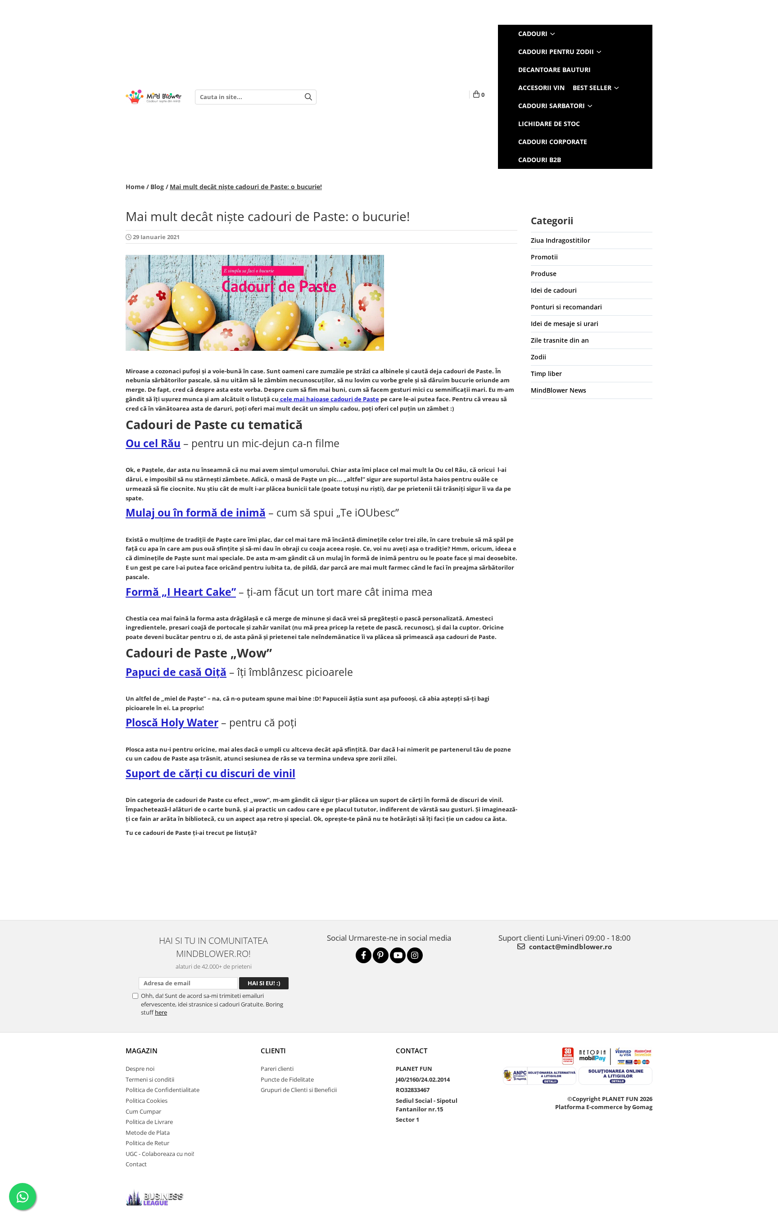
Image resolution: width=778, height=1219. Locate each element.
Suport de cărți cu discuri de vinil (210, 773)
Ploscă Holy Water (172, 722)
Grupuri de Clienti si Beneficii (299, 1090)
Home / (137, 186)
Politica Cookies (146, 1101)
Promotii (544, 257)
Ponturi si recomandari (566, 307)
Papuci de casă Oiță (176, 672)
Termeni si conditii (150, 1079)
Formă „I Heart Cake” (181, 592)
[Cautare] (308, 97)
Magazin (142, 1050)
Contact (136, 1164)
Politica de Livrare (149, 1122)
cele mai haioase (329, 399)
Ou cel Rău (153, 443)
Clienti (273, 1050)
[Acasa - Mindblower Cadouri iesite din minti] (153, 97)
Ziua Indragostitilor (560, 240)
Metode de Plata (148, 1132)
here (161, 1012)
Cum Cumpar (143, 1111)
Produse (543, 273)
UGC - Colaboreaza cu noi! (160, 1154)
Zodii (538, 357)
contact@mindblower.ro (569, 946)
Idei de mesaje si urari (564, 323)
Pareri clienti (277, 1069)
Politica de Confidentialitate (162, 1090)
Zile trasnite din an (560, 340)
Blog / (159, 186)
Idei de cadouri (554, 290)
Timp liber (546, 373)
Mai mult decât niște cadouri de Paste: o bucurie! (246, 186)
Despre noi (140, 1069)
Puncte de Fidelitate (287, 1079)
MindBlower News (558, 390)
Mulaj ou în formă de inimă (196, 512)
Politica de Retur (147, 1143)
